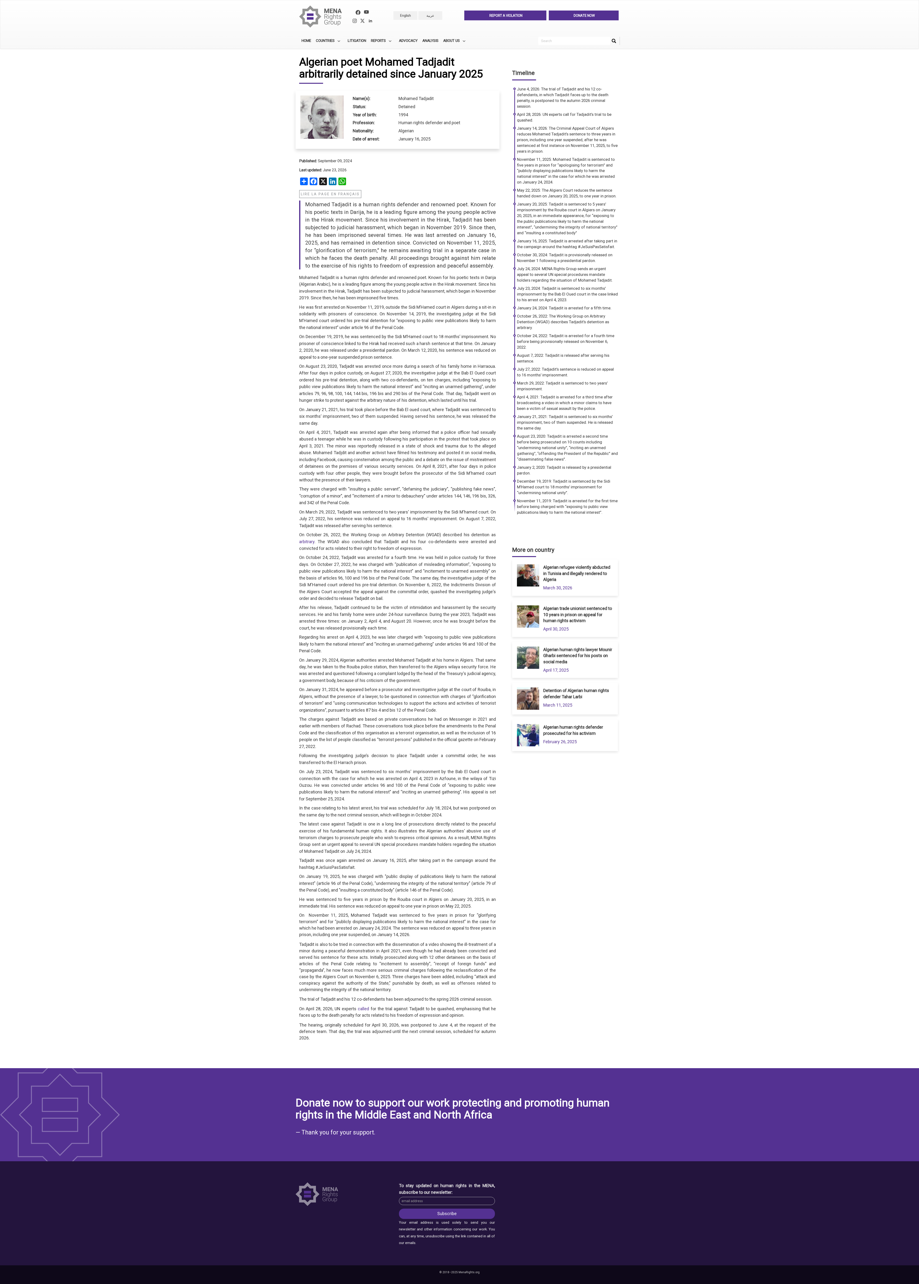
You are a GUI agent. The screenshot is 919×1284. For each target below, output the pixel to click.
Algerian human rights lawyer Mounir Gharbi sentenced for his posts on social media (577, 655)
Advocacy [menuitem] (408, 41)
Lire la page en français (330, 194)
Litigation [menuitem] (357, 41)
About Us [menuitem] (450, 42)
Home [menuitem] (306, 41)
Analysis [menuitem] (430, 41)
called (363, 1008)
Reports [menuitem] (377, 42)
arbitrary (306, 541)
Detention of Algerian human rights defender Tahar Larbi (576, 693)
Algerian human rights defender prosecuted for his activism (573, 730)
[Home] (322, 16)
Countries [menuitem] (324, 42)
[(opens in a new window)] (358, 13)
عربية (430, 15)
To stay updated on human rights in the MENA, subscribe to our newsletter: (447, 1189)
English (405, 15)
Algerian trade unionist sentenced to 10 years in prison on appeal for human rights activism (577, 614)
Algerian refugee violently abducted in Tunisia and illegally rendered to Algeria (576, 573)
